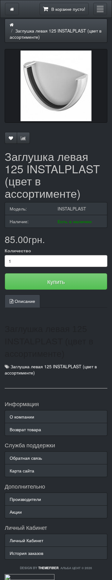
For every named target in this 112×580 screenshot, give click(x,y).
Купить (56, 281)
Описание (24, 301)
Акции (16, 512)
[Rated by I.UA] (29, 576)
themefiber (48, 568)
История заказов (26, 553)
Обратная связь (26, 458)
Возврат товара (25, 429)
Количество (18, 250)
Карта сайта (22, 470)
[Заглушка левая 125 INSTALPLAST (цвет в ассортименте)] (56, 86)
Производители (25, 499)
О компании (22, 417)
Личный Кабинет (26, 540)
